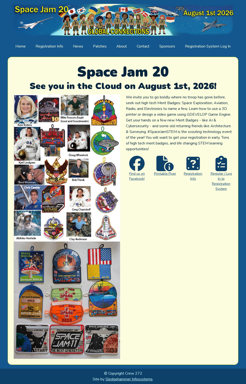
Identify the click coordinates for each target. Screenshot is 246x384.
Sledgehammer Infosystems (129, 379)
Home (20, 46)
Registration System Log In (208, 46)
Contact (143, 46)
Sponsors (167, 46)
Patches (100, 46)
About (121, 46)
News (78, 46)
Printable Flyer (165, 173)
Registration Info (49, 46)
